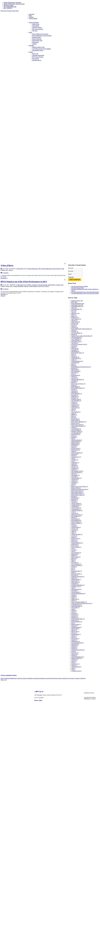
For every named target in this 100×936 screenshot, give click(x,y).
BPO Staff (19, 268)
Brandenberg (75, 497)
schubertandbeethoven (77, 656)
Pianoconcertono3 (76, 571)
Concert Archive (76, 507)
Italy (73, 438)
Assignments (75, 362)
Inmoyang (74, 541)
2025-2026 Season (76, 472)
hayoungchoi (75, 638)
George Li (74, 528)
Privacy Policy (38, 700)
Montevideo (75, 396)
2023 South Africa (76, 337)
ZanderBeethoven (76, 604)
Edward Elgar (75, 519)
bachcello (74, 613)
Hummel (74, 437)
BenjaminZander (76, 309)
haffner (73, 637)
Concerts (74, 345)
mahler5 (74, 640)
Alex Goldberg (75, 412)
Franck (73, 524)
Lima (73, 551)
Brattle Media (51, 285)
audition (74, 610)
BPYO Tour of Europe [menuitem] (37, 57)
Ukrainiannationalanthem (78, 593)
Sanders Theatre (76, 579)
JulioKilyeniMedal (76, 440)
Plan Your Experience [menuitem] (37, 29)
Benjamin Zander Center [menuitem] (38, 47)
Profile (73, 572)
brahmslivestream (76, 627)
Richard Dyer (75, 450)
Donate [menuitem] (31, 52)
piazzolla (74, 648)
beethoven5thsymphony (78, 618)
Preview (74, 324)
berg (73, 623)
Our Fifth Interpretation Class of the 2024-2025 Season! (85, 293)
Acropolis (74, 476)
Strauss (73, 355)
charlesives (74, 459)
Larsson (74, 550)
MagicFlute (75, 554)
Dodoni (74, 517)
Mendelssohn (75, 444)
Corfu (73, 512)
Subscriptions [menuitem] (35, 25)
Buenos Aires (75, 423)
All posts (3, 295)
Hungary (74, 540)
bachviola (74, 616)
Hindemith (74, 392)
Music (73, 559)
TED (73, 588)
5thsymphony (75, 475)
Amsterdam (75, 479)
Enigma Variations (76, 523)
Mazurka (74, 558)
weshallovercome (76, 671)
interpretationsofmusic (77, 379)
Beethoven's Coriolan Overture (79, 489)
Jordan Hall (75, 544)
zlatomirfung (75, 351)
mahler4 (74, 464)
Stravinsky (74, 454)
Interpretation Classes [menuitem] (37, 50)
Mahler (74, 316)
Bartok (73, 365)
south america (75, 407)
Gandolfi (74, 526)
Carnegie (74, 502)
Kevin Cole (75, 545)
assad (73, 609)
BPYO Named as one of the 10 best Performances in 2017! (24, 282)
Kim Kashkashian (76, 393)
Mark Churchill (76, 557)
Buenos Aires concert (77, 424)
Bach (73, 364)
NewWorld (74, 562)
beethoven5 (75, 617)
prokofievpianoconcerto (78, 649)
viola (73, 669)
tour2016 (74, 469)
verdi (73, 668)
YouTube (74, 403)
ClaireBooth (75, 506)
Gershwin (74, 530)
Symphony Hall (59, 285)
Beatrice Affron (76, 488)
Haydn (73, 435)
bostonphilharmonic (77, 306)
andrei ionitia (75, 607)
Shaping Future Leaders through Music (81, 336)
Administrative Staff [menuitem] (37, 40)
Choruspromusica (76, 504)
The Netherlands (76, 400)
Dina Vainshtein (76, 516)
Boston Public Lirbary (77, 493)
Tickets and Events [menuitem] (34, 22)
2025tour (74, 473)
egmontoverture (76, 634)
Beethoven (75, 317)
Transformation (75, 592)
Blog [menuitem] (30, 15)
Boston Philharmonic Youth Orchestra (51, 268)
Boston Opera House (77, 492)
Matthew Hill (75, 443)
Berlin (73, 416)
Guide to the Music (76, 534)
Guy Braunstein (76, 433)
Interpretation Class (77, 305)
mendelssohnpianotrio (77, 642)
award (73, 611)
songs (73, 662)
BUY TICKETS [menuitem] (8, 8)
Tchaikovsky (35, 285)
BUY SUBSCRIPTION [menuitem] (10, 6)
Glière (73, 533)
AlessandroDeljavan (77, 361)
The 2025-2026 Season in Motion (79, 286)
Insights (74, 334)
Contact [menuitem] (31, 17)
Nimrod (74, 566)
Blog (17, 10)
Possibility (74, 331)
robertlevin (74, 654)
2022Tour (74, 327)
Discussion (74, 372)
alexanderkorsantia (76, 606)
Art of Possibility (76, 338)
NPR (73, 561)
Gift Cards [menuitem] (34, 30)
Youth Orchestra (33, 286)
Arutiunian (74, 482)
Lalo (73, 548)
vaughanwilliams (76, 666)
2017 (7, 270)
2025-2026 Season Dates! (77, 287)
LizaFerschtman (76, 441)
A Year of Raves (7, 265)
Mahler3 (74, 555)
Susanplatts (75, 583)
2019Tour (74, 323)
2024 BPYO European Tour (79, 344)
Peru (73, 569)
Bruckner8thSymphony (78, 388)
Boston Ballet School (77, 490)
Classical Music (76, 340)
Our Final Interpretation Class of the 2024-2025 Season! (85, 292)
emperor (74, 635)
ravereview (74, 652)
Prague (73, 447)
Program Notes (75, 448)
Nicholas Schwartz (76, 565)
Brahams (74, 496)
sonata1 (74, 661)
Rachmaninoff (75, 375)
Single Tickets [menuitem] (35, 24)
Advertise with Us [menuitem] (36, 60)
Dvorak (74, 389)
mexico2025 (75, 644)
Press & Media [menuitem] (33, 18)
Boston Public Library (77, 352)
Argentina (74, 381)
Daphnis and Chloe (76, 514)
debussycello (75, 631)
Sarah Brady (75, 580)
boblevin (74, 626)
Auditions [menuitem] (34, 44)
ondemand (74, 645)
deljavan (74, 633)
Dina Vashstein (75, 371)
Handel (74, 537)
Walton (73, 597)
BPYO (5, 10)
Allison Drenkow (76, 478)
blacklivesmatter (76, 624)
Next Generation (76, 564)
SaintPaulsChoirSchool (77, 576)
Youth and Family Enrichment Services (81, 603)
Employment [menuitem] (35, 42)
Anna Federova (76, 319)
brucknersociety (76, 457)
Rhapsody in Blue (76, 573)
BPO (2, 10)
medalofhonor (75, 641)
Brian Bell (74, 499)
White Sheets (75, 321)
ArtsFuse (3, 286)
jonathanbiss (75, 462)
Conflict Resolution (77, 510)
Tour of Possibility (76, 333)
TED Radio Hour (76, 589)
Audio (73, 413)
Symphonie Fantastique (78, 585)
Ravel (73, 354)
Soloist (73, 451)
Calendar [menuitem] (31, 14)
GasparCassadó (76, 527)
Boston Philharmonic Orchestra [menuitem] (12, 2)
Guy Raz (74, 535)
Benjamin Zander (11, 10)
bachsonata (74, 614)
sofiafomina (75, 406)
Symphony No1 (76, 586)
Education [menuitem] (31, 45)
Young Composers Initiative (79, 602)
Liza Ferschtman (76, 552)
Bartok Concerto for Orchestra (79, 486)
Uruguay (74, 402)
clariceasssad (75, 628)
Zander (73, 359)
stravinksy (74, 466)
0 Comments (5, 272)
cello (73, 458)
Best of (11, 270)
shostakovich (75, 405)
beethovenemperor (76, 621)
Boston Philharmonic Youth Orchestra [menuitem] (14, 4)
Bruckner (74, 368)
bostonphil (74, 350)
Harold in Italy (75, 434)
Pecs (73, 568)
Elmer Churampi (76, 521)
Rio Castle (74, 575)
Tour (73, 312)
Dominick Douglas (76, 431)
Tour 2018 (74, 343)
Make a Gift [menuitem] (35, 53)
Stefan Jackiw (75, 582)
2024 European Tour (77, 471)
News (73, 310)
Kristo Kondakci (76, 547)
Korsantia (74, 395)
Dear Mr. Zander (76, 430)
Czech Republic (76, 428)
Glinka (73, 531)
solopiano (74, 659)
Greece (73, 330)
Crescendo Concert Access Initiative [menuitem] (41, 48)
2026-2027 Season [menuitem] (37, 27)
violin (73, 409)
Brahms (74, 385)
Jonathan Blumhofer (18, 286)
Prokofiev (26, 286)
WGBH (74, 596)
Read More (3, 278)
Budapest (74, 500)
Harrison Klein (75, 538)
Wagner (7, 286)
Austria (74, 483)
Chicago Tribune (76, 503)
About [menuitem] (30, 32)
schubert (74, 655)
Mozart (73, 347)
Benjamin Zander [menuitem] (8, 5)
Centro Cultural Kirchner (78, 426)
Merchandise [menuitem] (35, 58)
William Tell (75, 599)
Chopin (74, 427)
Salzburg (74, 578)
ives (73, 461)
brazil (73, 326)
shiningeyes (75, 313)
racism (73, 651)
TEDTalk (74, 590)
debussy (74, 630)
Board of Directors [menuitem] (36, 39)
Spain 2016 (75, 348)
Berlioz (74, 382)
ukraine (74, 665)
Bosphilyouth (75, 419)
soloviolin (74, 465)
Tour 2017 (74, 378)
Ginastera (74, 390)
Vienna (73, 595)
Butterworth (75, 369)
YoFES (74, 600)
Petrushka (74, 445)
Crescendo (74, 513)
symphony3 (75, 468)
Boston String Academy (78, 495)
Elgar (73, 374)
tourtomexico (75, 664)
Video (74, 307)
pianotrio (74, 647)
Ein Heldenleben (76, 520)
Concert (40, 286)
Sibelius (74, 376)
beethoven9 (75, 620)
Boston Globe (75, 420)
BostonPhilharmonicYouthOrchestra (81, 367)
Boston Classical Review (78, 383)
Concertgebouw (76, 509)
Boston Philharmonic (33, 268)
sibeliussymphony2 (76, 658)
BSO (11, 286)
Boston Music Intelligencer (78, 421)
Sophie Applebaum (76, 452)
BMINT (74, 414)
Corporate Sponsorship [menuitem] (38, 55)
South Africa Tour (76, 341)
